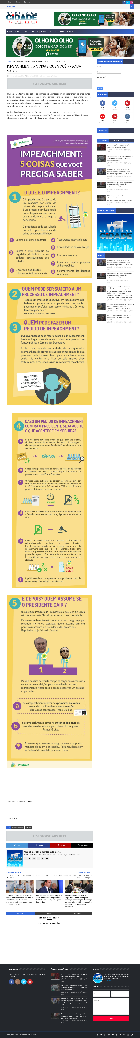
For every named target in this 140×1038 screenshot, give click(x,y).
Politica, (54, 76)
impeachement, (46, 76)
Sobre (18, 2)
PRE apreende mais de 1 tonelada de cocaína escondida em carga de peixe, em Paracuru (120, 158)
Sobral (18, 32)
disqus (49, 913)
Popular (115, 140)
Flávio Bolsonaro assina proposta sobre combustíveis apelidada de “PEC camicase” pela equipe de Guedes (49, 898)
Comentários (128, 140)
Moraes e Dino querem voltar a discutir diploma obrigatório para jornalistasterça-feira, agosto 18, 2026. (120, 171)
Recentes (103, 140)
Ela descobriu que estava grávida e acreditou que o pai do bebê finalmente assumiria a (119, 185)
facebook (77, 913)
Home (10, 2)
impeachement (18, 62)
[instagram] (131, 2)
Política (54, 32)
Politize (29, 801)
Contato (27, 2)
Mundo (44, 32)
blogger (20, 913)
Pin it (63, 845)
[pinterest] (108, 1034)
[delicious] (131, 1034)
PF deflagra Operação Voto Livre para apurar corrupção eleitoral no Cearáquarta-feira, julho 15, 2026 (120, 306)
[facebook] (124, 2)
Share (41, 845)
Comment (85, 845)
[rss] (120, 1034)
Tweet (20, 845)
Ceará (27, 32)
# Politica (29, 828)
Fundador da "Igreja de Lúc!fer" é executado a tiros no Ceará (118, 146)
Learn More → (109, 981)
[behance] (124, 1034)
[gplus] (105, 1034)
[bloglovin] (112, 1034)
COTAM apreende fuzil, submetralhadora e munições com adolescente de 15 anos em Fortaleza (120, 198)
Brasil (35, 32)
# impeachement (17, 828)
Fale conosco (67, 32)
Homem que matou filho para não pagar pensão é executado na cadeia (119, 317)
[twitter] (128, 2)
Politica (27, 62)
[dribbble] (116, 1034)
